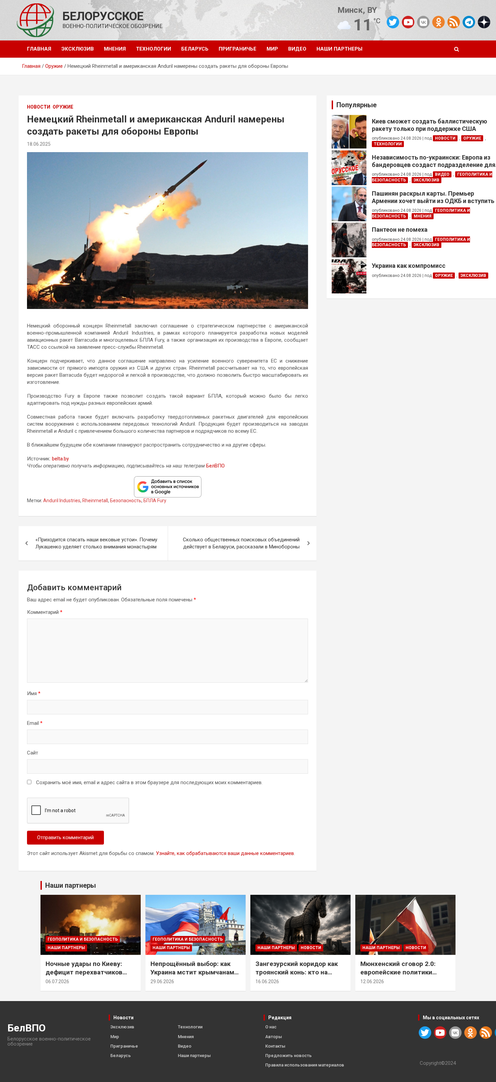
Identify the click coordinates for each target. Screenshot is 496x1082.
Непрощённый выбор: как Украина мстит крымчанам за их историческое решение (195, 972)
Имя (33, 693)
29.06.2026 (162, 981)
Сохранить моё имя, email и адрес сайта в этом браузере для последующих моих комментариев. (149, 782)
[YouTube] (408, 22)
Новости (38, 107)
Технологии (153, 49)
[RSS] (454, 22)
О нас (271, 1026)
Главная (39, 49)
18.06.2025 (39, 144)
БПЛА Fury (154, 500)
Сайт (32, 753)
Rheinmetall (95, 500)
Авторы (273, 1036)
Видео (297, 49)
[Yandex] (484, 22)
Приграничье (237, 49)
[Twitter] (393, 22)
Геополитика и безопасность (83, 939)
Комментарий (44, 612)
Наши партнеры (339, 49)
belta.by (60, 459)
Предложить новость (288, 1055)
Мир (272, 49)
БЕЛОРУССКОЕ (102, 16)
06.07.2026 (57, 981)
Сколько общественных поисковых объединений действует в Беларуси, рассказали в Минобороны (241, 543)
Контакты (275, 1046)
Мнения (115, 49)
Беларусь (195, 49)
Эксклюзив (77, 49)
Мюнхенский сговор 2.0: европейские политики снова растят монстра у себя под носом (398, 976)
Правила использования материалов (304, 1064)
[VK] (423, 22)
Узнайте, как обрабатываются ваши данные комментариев (225, 853)
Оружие (63, 107)
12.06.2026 (372, 981)
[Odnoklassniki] (438, 22)
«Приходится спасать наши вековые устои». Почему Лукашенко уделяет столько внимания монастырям (96, 543)
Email (35, 723)
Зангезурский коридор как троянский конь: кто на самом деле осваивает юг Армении (296, 976)
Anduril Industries (61, 500)
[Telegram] (469, 22)
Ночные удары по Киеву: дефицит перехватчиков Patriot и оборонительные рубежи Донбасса (86, 976)
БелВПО (215, 466)
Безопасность (125, 500)
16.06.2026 (267, 981)
